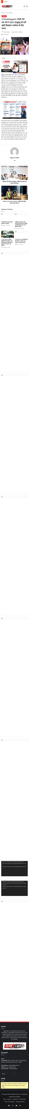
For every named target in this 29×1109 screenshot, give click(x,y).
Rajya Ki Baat (6, 32)
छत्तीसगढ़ (10, 12)
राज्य (7, 12)
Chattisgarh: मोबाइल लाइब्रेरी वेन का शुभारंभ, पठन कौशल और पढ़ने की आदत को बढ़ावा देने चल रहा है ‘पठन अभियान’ (6, 242)
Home (4, 12)
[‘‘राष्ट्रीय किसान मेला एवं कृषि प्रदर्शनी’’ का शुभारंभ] (7, 216)
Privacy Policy (22, 1099)
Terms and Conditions (9, 1101)
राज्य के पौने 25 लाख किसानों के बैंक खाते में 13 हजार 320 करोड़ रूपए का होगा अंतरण (21, 241)
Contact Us (15, 1099)
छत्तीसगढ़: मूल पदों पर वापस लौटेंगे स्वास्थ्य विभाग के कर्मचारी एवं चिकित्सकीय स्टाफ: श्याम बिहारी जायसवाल (21, 224)
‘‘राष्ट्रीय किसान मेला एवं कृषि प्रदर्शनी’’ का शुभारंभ (6, 222)
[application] (14, 868)
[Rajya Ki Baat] (7, 6)
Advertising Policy (20, 1101)
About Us (9, 1099)
